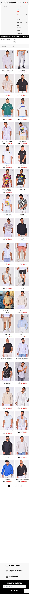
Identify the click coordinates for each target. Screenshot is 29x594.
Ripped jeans (22, 70)
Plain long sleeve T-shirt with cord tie (22, 479)
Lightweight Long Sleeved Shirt (7, 70)
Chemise (7, 94)
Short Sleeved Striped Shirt (22, 430)
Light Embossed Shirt (22, 382)
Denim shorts (22, 286)
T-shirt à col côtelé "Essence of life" (7, 117)
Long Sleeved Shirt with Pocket (7, 455)
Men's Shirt (22, 310)
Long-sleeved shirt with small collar (22, 358)
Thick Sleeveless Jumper (7, 310)
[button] (18, 2)
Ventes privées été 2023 (7, 39)
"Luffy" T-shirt (7, 165)
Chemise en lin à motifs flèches (7, 141)
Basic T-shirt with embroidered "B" (7, 358)
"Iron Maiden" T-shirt (7, 214)
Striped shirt (22, 214)
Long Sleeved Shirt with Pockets (22, 407)
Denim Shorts (22, 263)
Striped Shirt (7, 263)
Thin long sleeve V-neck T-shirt (22, 455)
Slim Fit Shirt (7, 479)
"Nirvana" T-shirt (22, 189)
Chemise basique (22, 94)
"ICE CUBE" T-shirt (22, 141)
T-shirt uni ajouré (7, 238)
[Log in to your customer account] (20, 2)
